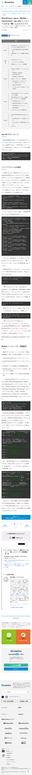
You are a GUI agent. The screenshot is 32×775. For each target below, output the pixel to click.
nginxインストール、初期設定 (18, 78)
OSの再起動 (15, 107)
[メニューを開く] (2, 2)
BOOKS (20, 714)
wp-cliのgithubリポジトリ (10, 140)
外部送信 (8, 764)
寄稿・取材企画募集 (9, 701)
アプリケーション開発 (15, 6)
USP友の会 (16, 589)
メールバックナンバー (16, 661)
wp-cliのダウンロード (16, 59)
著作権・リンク (9, 751)
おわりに (13, 126)
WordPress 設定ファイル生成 (20, 103)
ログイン (17, 669)
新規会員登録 (16, 665)
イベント (4, 714)
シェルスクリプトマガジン (19, 596)
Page (5, 50)
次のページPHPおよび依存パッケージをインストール (16, 517)
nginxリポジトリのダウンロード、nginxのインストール (19, 81)
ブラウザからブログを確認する (19, 110)
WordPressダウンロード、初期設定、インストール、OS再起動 (19, 98)
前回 (5, 354)
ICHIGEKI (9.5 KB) (14, 35)
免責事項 (8, 755)
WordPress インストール (19, 105)
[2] (2, 337)
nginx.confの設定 (17, 85)
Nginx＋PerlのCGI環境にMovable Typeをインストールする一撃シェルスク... (16, 561)
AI (6, 6)
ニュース (4, 707)
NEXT (27, 525)
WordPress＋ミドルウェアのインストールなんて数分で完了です (20, 46)
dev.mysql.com (17, 381)
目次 (16, 41)
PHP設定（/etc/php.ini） (18, 76)
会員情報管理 (9, 753)
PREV (5, 525)
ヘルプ (7, 749)
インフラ (25, 6)
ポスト (22, 544)
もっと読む (6, 567)
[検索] (3, 6)
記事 (19, 707)
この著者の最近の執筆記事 (16, 607)
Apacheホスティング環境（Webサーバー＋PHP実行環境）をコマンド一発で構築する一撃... (16, 564)
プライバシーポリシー (11, 761)
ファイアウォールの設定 (17, 62)
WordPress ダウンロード (19, 101)
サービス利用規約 (10, 759)
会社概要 (8, 757)
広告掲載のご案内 (24, 701)
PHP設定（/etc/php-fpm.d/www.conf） (17, 73)
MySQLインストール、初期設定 (19, 64)
